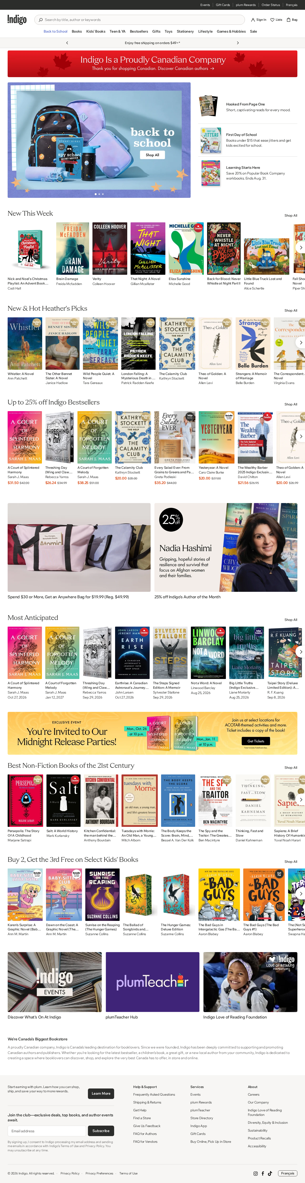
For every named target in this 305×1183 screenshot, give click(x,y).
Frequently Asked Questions (154, 1094)
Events (205, 5)
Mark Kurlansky (58, 836)
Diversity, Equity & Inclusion (268, 1122)
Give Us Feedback (147, 1126)
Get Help (140, 1110)
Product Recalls (259, 1138)
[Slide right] (183, 140)
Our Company (258, 1102)
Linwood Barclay (203, 688)
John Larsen (124, 692)
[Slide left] (15, 140)
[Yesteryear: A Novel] (216, 437)
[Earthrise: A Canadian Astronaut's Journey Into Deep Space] (132, 653)
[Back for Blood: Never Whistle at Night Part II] (224, 248)
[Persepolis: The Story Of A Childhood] (25, 800)
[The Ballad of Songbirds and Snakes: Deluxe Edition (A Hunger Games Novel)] (140, 895)
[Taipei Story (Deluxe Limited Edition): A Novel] (285, 653)
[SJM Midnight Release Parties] (152, 733)
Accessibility (257, 1146)
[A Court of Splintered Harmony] (25, 437)
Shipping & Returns (147, 1102)
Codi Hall (14, 288)
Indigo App (198, 1126)
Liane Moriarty (239, 692)
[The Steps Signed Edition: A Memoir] (170, 653)
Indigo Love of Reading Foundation (265, 1112)
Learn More (101, 1093)
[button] (55, 33)
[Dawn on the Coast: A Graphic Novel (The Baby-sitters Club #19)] (64, 895)
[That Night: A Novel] (148, 248)
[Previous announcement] (67, 42)
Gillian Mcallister (142, 284)
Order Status (271, 5)
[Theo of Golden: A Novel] (215, 343)
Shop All (291, 215)
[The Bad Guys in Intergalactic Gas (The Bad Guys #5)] (219, 895)
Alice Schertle (254, 288)
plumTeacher (200, 1110)
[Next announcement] (238, 42)
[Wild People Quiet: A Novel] (100, 343)
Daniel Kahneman (249, 840)
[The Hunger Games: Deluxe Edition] (178, 895)
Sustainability (258, 1130)
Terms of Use (128, 1173)
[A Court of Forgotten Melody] (94, 437)
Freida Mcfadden (69, 284)
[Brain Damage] (72, 248)
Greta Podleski (165, 477)
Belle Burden (245, 383)
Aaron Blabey (208, 934)
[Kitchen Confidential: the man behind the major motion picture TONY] (101, 800)
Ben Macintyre (209, 840)
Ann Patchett (17, 378)
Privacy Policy (70, 1173)
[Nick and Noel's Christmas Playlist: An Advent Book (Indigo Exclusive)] (30, 248)
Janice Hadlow (57, 383)
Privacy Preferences (99, 1173)
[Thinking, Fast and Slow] (253, 800)
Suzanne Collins (96, 934)
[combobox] (143, 19)
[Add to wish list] (47, 269)
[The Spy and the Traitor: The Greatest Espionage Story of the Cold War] (215, 800)
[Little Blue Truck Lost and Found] (266, 248)
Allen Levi (205, 383)
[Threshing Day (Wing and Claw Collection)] (59, 437)
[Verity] (109, 248)
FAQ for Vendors (145, 1141)
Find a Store (142, 1118)
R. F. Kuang (275, 692)
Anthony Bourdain (97, 840)
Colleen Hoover (103, 284)
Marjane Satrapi (19, 840)
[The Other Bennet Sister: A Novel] (63, 343)
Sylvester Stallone (166, 692)
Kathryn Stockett (171, 378)
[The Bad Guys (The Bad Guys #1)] (264, 895)
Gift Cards (223, 5)
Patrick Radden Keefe (137, 383)
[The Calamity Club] (177, 343)
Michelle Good (179, 284)
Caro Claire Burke (211, 472)
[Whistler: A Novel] (25, 343)
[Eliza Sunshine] (186, 248)
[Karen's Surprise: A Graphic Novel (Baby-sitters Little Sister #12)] (25, 895)
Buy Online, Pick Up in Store (210, 1141)
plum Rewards (246, 5)
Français (291, 5)
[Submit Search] (40, 20)
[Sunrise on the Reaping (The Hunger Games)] (102, 895)
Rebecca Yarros (57, 477)
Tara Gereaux (93, 383)
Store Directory (201, 1118)
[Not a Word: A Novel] (208, 653)
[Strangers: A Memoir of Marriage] (253, 343)
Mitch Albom (131, 840)
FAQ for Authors (145, 1134)
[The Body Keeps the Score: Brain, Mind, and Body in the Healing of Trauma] (178, 800)
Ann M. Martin (18, 934)
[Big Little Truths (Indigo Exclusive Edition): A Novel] (246, 653)
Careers (253, 1094)
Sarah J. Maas (18, 477)
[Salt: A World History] (63, 800)
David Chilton (248, 477)
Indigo (23, 1173)
